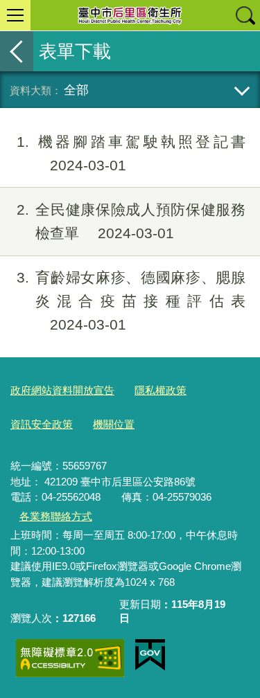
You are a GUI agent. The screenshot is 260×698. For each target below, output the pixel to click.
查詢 (244, 15)
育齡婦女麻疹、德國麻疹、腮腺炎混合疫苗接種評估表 (131, 300)
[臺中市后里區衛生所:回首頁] (130, 15)
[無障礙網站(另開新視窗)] (70, 658)
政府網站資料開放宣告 (62, 390)
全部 (76, 89)
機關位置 (114, 424)
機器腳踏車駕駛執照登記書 (131, 153)
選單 (15, 15)
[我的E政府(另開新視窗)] (150, 655)
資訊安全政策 (41, 424)
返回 (16, 51)
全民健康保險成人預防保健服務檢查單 (131, 221)
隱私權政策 (161, 390)
